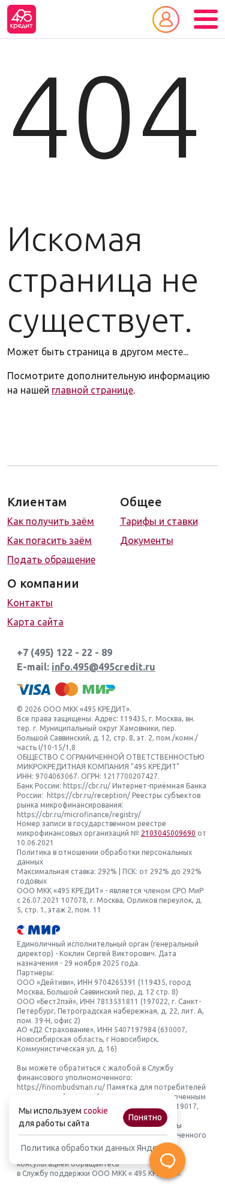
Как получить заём (50, 521)
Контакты (30, 602)
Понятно (145, 1117)
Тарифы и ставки (159, 521)
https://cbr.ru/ (86, 786)
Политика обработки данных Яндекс (93, 1148)
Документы (146, 540)
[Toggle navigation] (206, 19)
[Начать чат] (167, 1160)
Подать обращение (51, 559)
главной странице (92, 390)
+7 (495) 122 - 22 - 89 (64, 652)
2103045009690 (168, 833)
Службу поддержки (56, 1173)
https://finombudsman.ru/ (61, 1087)
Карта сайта (35, 621)
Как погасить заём (49, 540)
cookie (95, 1111)
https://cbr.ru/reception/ (88, 795)
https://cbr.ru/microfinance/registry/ (79, 814)
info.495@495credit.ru (103, 666)
